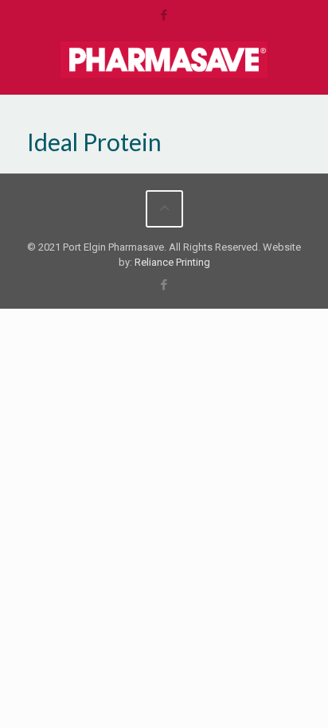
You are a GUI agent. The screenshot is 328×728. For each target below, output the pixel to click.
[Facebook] (164, 15)
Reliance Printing (172, 262)
